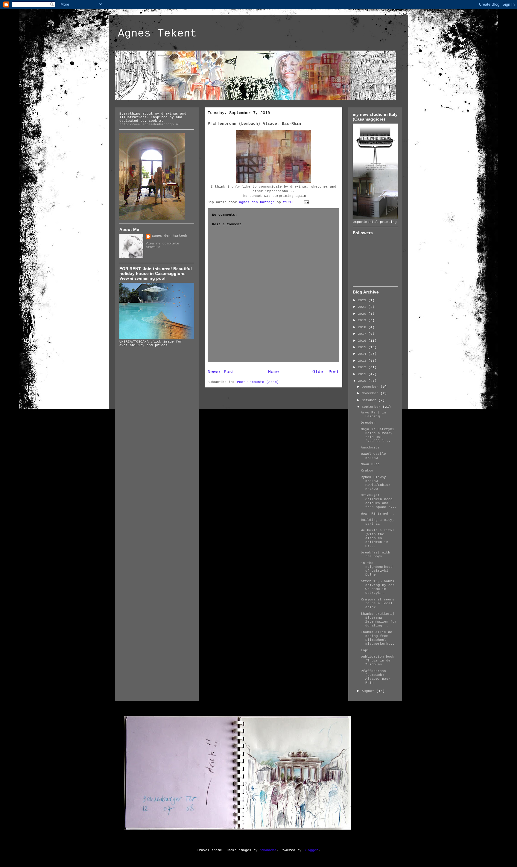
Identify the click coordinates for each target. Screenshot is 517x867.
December (371, 387)
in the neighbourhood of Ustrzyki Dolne (377, 569)
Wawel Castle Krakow (373, 456)
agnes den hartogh (169, 236)
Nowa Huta (370, 464)
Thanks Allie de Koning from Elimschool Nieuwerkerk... (378, 638)
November (371, 393)
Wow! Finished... (377, 513)
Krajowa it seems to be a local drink (377, 603)
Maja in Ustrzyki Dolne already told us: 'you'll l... (377, 435)
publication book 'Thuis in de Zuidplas (377, 660)
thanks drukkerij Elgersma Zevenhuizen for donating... (379, 620)
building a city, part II (377, 522)
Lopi (365, 650)
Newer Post (221, 372)
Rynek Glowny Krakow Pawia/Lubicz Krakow (375, 483)
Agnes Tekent (157, 34)
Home (273, 372)
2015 (363, 347)
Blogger (311, 850)
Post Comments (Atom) (258, 382)
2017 (363, 334)
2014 (363, 354)
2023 (363, 300)
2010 (363, 381)
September (372, 407)
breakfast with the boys (375, 554)
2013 (363, 361)
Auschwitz (370, 447)
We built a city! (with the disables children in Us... (377, 538)
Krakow (367, 470)
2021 (363, 307)
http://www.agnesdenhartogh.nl (149, 124)
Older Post (325, 372)
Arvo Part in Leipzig (373, 414)
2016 (363, 341)
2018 (363, 327)
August (369, 691)
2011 (363, 374)
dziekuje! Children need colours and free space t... (379, 501)
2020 (363, 314)
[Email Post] (306, 202)
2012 (363, 367)
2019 (363, 320)
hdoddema (268, 850)
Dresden (368, 423)
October (370, 400)
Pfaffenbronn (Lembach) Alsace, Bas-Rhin (375, 677)
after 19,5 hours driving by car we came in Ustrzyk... (378, 587)
